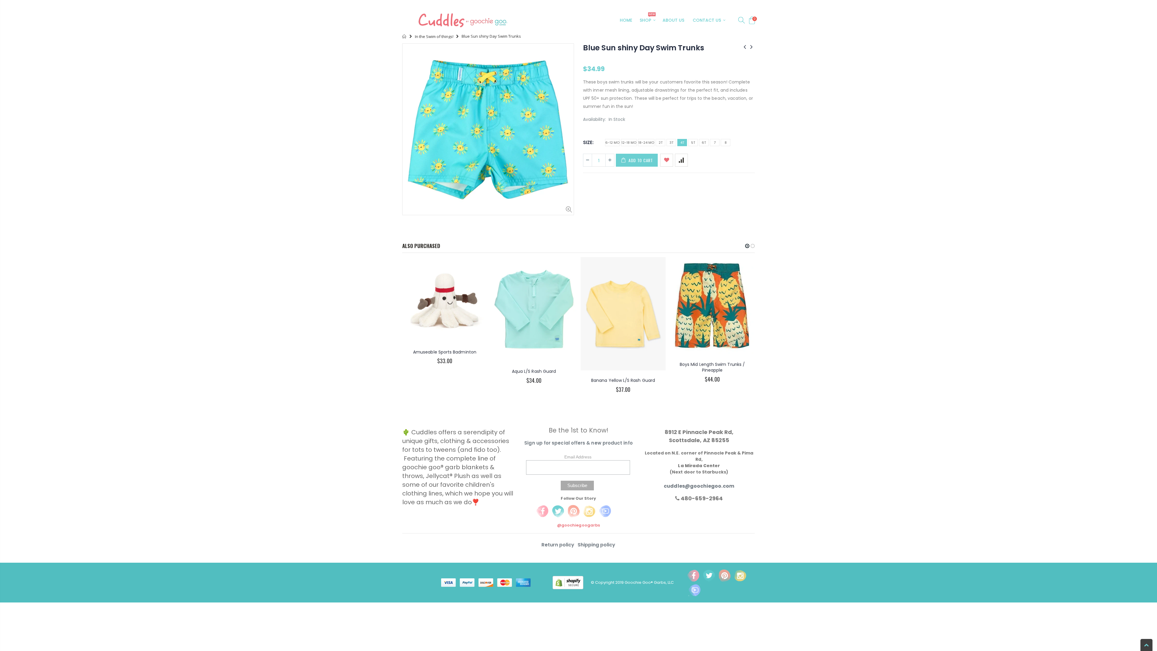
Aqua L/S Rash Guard (534, 371)
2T (661, 142)
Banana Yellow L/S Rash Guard (623, 380)
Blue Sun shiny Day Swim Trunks (643, 47)
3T (671, 142)
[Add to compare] (681, 160)
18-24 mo (646, 142)
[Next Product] (751, 46)
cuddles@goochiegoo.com (699, 486)
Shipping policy (597, 544)
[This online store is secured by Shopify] (572, 582)
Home (404, 36)
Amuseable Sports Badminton (444, 352)
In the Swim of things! (434, 36)
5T (693, 142)
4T (682, 142)
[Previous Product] (745, 46)
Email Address (577, 456)
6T (704, 142)
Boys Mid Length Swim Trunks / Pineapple (712, 367)
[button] (747, 246)
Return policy (558, 544)
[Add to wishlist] (666, 160)
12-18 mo (628, 142)
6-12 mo (612, 142)
